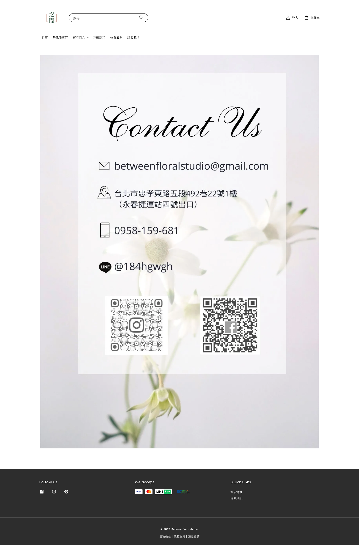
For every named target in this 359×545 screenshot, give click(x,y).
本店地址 (236, 492)
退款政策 (194, 536)
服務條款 (165, 536)
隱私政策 (179, 536)
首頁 (45, 37)
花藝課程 (99, 37)
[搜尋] (141, 18)
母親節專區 (60, 37)
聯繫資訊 (236, 498)
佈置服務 (116, 37)
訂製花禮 (133, 37)
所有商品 (79, 37)
